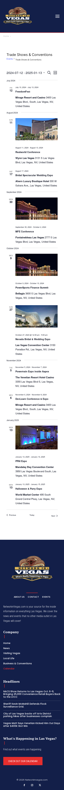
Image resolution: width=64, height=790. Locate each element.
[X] (40, 785)
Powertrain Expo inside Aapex (32, 371)
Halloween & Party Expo (28, 488)
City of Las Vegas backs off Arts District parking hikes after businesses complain (27, 715)
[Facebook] (24, 785)
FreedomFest (22, 91)
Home (6, 36)
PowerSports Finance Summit (31, 287)
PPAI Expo (21, 461)
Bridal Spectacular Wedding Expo (34, 175)
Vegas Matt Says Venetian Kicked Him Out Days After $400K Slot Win (31, 725)
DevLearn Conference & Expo (31, 398)
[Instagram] (32, 785)
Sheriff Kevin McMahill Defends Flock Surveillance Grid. (24, 705)
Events (10, 59)
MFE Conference (24, 231)
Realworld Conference (27, 152)
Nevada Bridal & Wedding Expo (32, 339)
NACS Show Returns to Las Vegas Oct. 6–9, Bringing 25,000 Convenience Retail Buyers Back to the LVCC (31, 694)
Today (32, 515)
